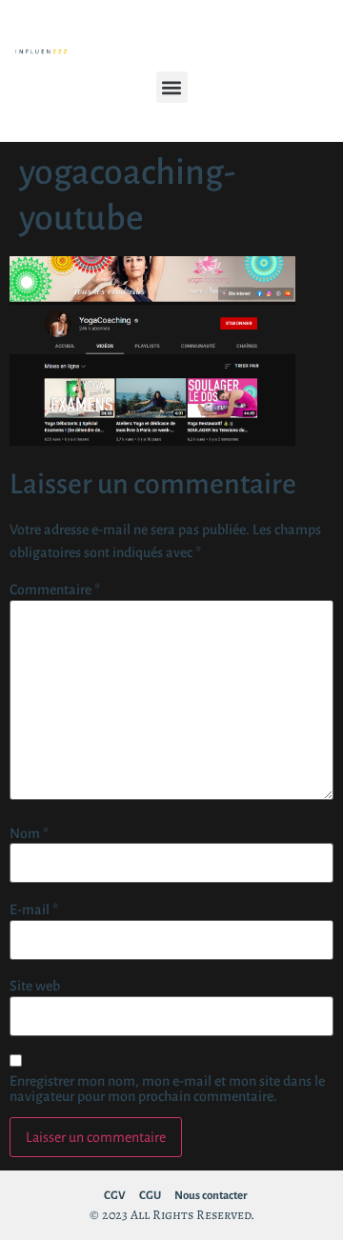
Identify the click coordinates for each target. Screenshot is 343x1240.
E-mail (34, 909)
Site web (35, 985)
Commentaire (55, 589)
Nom (29, 833)
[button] (172, 87)
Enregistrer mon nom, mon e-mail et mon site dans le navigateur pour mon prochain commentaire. (167, 1088)
